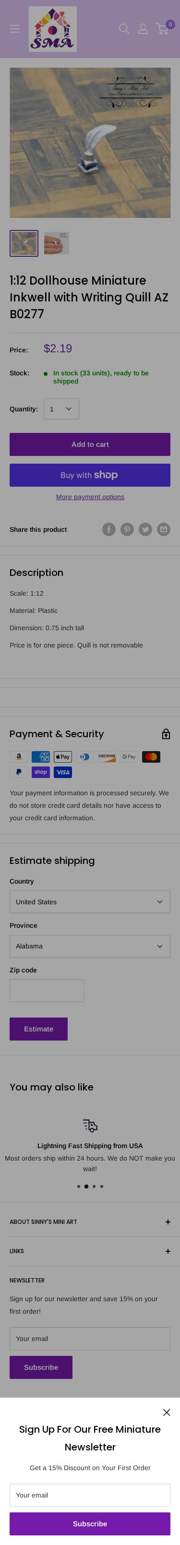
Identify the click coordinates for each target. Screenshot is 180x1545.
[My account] (143, 29)
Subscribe (90, 1524)
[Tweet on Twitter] (145, 529)
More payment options (90, 497)
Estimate (38, 1029)
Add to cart (90, 444)
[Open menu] (14, 29)
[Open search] (124, 29)
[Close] (166, 1411)
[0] (162, 29)
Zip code (23, 970)
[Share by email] (163, 529)
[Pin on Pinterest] (127, 529)
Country (22, 881)
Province (23, 925)
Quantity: (24, 409)
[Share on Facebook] (109, 529)
